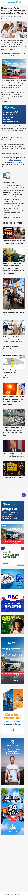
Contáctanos (5, 894)
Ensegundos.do (7, 16)
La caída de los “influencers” (13, 477)
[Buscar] (24, 495)
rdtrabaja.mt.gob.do (15, 160)
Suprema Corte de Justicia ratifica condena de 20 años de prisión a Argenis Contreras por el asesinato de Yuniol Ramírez (14, 268)
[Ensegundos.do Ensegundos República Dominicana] (14, 2)
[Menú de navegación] (3, 2)
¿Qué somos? (16, 894)
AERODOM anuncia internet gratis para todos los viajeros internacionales (13, 312)
